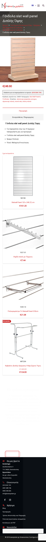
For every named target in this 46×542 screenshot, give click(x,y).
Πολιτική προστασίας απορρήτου (14, 519)
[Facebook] (5, 499)
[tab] (23, 111)
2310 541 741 (37, 92)
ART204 (22, 347)
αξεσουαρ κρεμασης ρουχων (27, 99)
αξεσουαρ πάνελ (8, 101)
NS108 (23, 202)
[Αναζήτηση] (43, 5)
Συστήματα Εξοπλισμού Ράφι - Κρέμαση (25, 25)
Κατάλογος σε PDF (9, 523)
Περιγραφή (23, 111)
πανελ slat (18, 101)
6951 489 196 (7, 488)
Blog (4, 508)
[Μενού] (38, 5)
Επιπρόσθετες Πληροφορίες (23, 117)
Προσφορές (7, 512)
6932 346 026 (7, 491)
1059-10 (23, 311)
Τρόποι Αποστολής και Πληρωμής (14, 515)
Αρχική (5, 25)
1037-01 (23, 256)
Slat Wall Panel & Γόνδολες (13, 28)
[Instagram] (10, 499)
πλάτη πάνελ (26, 101)
